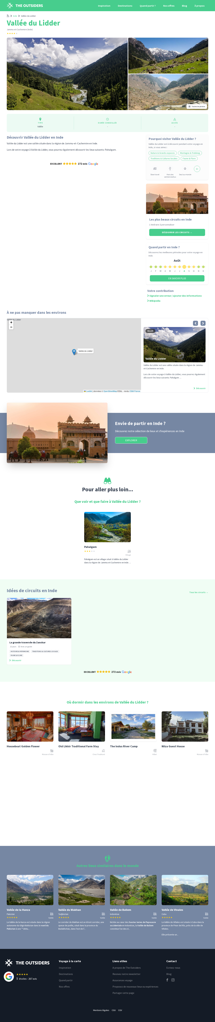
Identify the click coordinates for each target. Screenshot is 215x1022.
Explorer (131, 440)
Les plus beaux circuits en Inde (170, 219)
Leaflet (89, 391)
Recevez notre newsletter (126, 974)
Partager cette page (123, 992)
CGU (114, 1010)
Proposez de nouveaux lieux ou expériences (135, 986)
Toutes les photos (198, 106)
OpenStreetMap (110, 391)
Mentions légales (101, 1010)
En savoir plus (177, 278)
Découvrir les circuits (177, 232)
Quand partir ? (148, 5)
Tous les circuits (198, 592)
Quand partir (66, 980)
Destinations (125, 5)
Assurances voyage (123, 980)
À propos (199, 5)
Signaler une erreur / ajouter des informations (175, 295)
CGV (120, 1010)
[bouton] (195, 323)
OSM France (135, 391)
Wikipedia (154, 300)
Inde (15, 15)
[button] (74, 164)
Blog (184, 5)
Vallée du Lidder (28, 15)
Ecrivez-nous (173, 967)
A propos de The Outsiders (127, 967)
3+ (197, 168)
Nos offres (168, 5)
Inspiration (104, 5)
